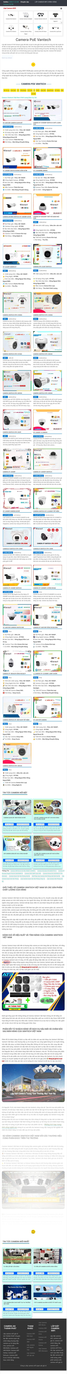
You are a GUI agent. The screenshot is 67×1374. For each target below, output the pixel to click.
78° (18, 90)
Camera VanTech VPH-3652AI (12, 765)
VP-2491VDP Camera (40, 720)
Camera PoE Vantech (33, 84)
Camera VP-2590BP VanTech (12, 588)
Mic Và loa (6, 90)
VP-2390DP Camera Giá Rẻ (11, 511)
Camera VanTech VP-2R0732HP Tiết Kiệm (16, 720)
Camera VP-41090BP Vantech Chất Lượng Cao (47, 123)
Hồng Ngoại (23, 90)
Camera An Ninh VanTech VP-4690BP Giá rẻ (17, 216)
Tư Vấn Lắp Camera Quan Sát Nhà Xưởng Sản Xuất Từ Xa (46, 854)
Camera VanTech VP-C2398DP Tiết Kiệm (46, 511)
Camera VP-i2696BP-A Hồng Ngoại (44, 588)
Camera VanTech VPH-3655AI (12, 393)
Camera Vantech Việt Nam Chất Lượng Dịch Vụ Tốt (19, 97)
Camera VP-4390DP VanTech (42, 471)
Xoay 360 (43, 90)
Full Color (30, 90)
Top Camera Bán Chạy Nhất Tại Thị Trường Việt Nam (16, 1303)
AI (34, 90)
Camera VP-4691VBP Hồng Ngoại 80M (45, 627)
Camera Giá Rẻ (8, 4)
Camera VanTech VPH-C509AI (43, 315)
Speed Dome (50, 90)
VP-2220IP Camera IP (9, 267)
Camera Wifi (43, 1328)
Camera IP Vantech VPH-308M (13, 548)
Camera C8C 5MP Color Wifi (33, 873)
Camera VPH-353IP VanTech (42, 266)
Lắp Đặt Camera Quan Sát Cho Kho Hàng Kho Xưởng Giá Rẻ (46, 818)
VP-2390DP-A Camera (40, 432)
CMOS (37, 90)
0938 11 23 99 (14, 2)
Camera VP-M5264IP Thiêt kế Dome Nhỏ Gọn (46, 217)
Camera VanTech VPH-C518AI (12, 354)
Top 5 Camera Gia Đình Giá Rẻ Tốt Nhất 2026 (47, 1302)
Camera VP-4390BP (9, 471)
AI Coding (57, 90)
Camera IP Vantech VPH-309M (43, 548)
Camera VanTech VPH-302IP (12, 432)
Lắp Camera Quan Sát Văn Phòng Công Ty (33, 878)
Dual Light (13, 90)
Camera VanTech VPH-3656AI (42, 393)
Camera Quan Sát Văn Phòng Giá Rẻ (14, 817)
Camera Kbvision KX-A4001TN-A (47, 871)
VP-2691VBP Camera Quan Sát (13, 122)
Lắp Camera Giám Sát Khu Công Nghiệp (15, 853)
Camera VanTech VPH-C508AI (12, 315)
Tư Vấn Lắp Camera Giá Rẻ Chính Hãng (45, 1266)
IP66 (62, 90)
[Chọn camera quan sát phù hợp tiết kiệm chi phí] (61, 22)
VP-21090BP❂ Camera (40, 170)
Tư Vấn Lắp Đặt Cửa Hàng (11, 1266)
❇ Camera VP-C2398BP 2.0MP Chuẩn (45, 673)
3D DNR (33, 93)
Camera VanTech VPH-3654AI (42, 354)
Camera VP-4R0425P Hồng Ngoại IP (14, 673)
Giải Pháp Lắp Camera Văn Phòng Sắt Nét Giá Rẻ (46, 876)
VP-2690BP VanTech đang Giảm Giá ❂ (15, 170)
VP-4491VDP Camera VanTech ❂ (13, 627)
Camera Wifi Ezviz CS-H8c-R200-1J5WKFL (23, 871)
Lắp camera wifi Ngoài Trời (31, 1347)
